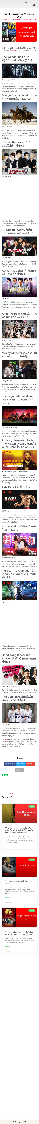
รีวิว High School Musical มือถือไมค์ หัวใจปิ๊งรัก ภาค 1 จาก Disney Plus (19, 933)
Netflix (31, 19)
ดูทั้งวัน (4, 739)
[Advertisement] (19, 199)
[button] (25, 2)
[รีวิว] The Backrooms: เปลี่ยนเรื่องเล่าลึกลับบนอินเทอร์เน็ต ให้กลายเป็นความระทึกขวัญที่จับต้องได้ (19, 830)
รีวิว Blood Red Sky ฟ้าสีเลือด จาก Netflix (18, 882)
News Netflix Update (21, 19)
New (35, 19)
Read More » (8, 847)
